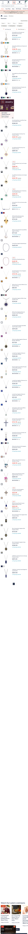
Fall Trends (18, 8)
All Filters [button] (8, 29)
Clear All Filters (24, 20)
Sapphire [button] (20, 25)
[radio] (1, 43)
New (13, 8)
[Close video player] (15, 927)
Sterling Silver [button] (12, 25)
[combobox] (12, 6)
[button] (3, 3)
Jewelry (5, 15)
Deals (2, 8)
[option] (14, 12)
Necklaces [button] (4, 25)
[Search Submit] (25, 6)
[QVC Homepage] (1, 16)
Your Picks (7, 8)
